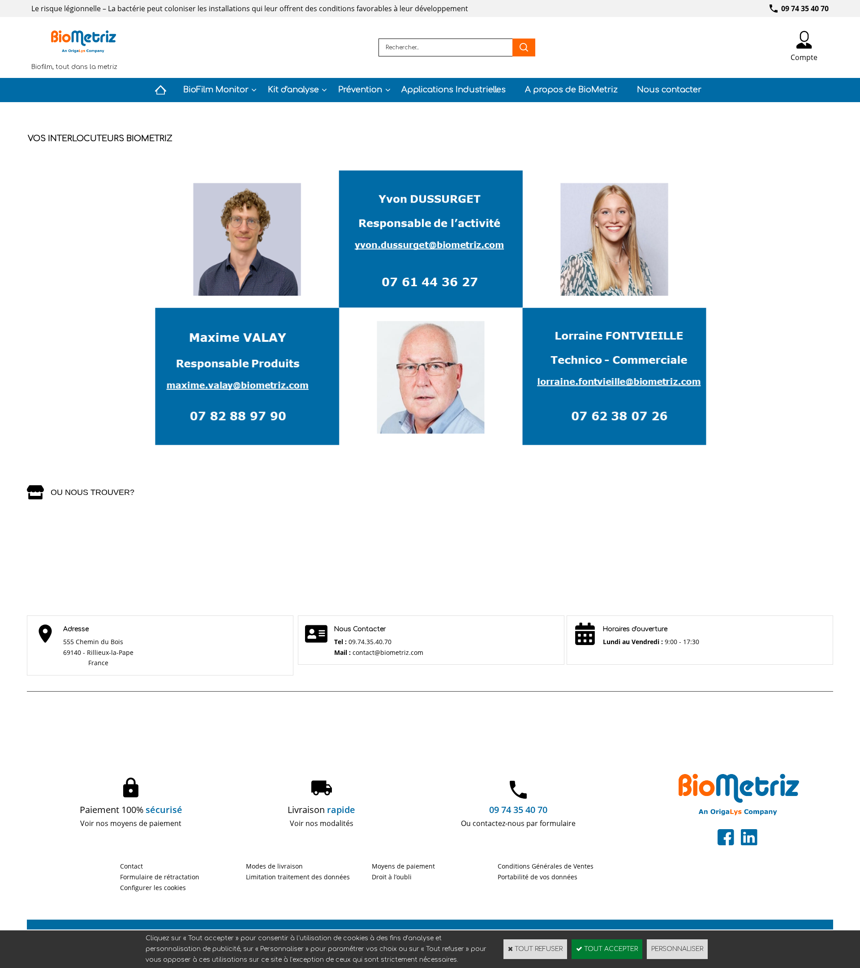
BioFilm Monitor (216, 89)
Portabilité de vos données (537, 877)
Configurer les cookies (153, 887)
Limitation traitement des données (298, 877)
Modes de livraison (274, 866)
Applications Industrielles (453, 89)
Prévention (360, 89)
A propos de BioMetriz (571, 89)
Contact (131, 866)
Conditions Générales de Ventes (545, 866)
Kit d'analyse (293, 89)
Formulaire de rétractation (159, 877)
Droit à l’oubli (392, 877)
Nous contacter (669, 89)
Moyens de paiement (403, 866)
